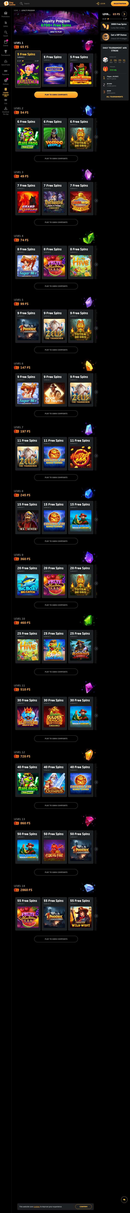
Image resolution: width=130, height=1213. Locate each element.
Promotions (6, 17)
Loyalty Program (6, 94)
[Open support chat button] (124, 1199)
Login (102, 3)
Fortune (6, 81)
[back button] (96, 72)
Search (26, 3)
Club (5, 103)
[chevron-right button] (124, 14)
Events (5, 43)
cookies (37, 1207)
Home (16, 10)
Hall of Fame (5, 65)
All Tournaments (115, 97)
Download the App (5, 113)
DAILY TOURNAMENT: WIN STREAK (115, 49)
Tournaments (5, 55)
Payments (5, 74)
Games (5, 26)
